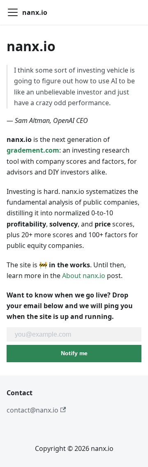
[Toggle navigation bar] (13, 12)
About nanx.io (83, 275)
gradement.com (33, 150)
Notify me (74, 353)
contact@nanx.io (32, 410)
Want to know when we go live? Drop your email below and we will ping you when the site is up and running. (70, 305)
